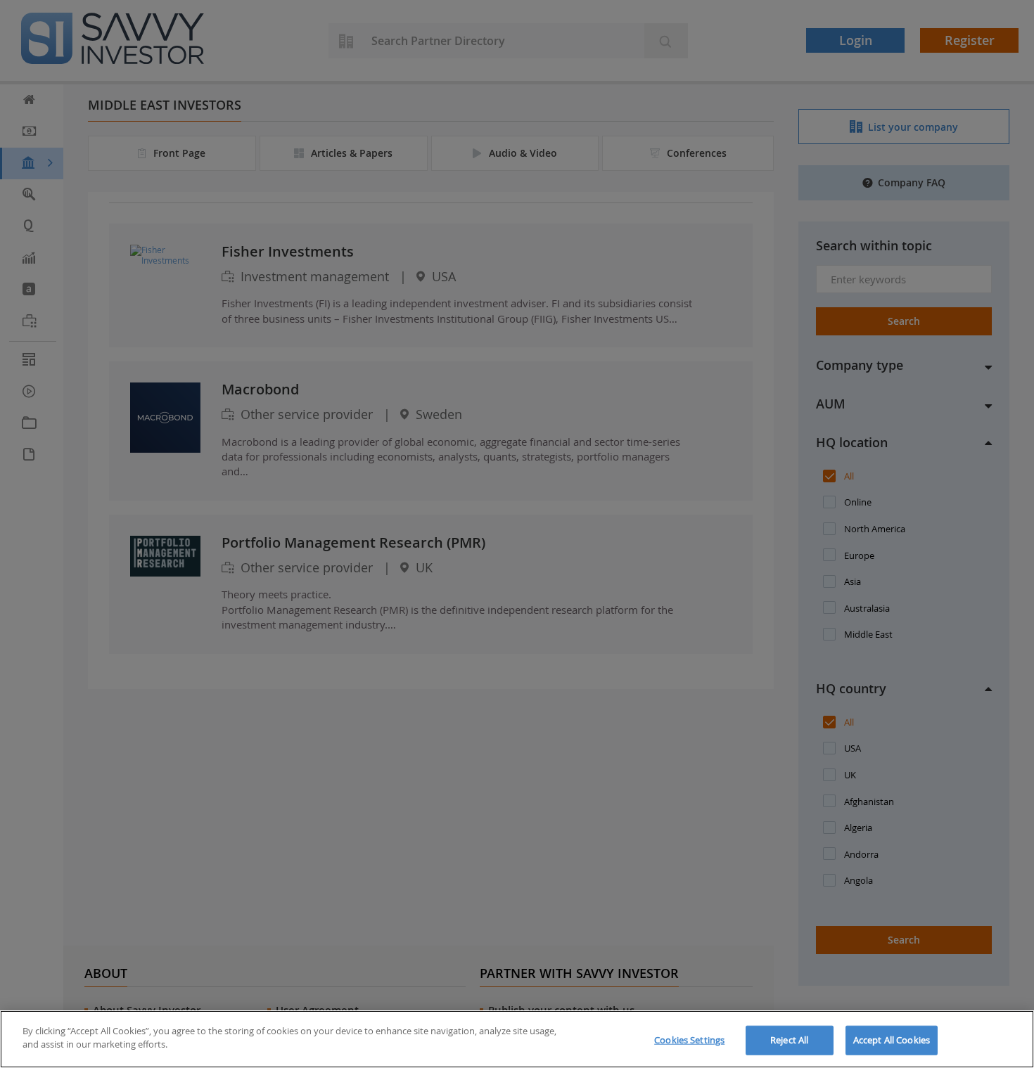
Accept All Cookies (891, 1040)
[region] (517, 1039)
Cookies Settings (689, 1040)
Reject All (789, 1040)
